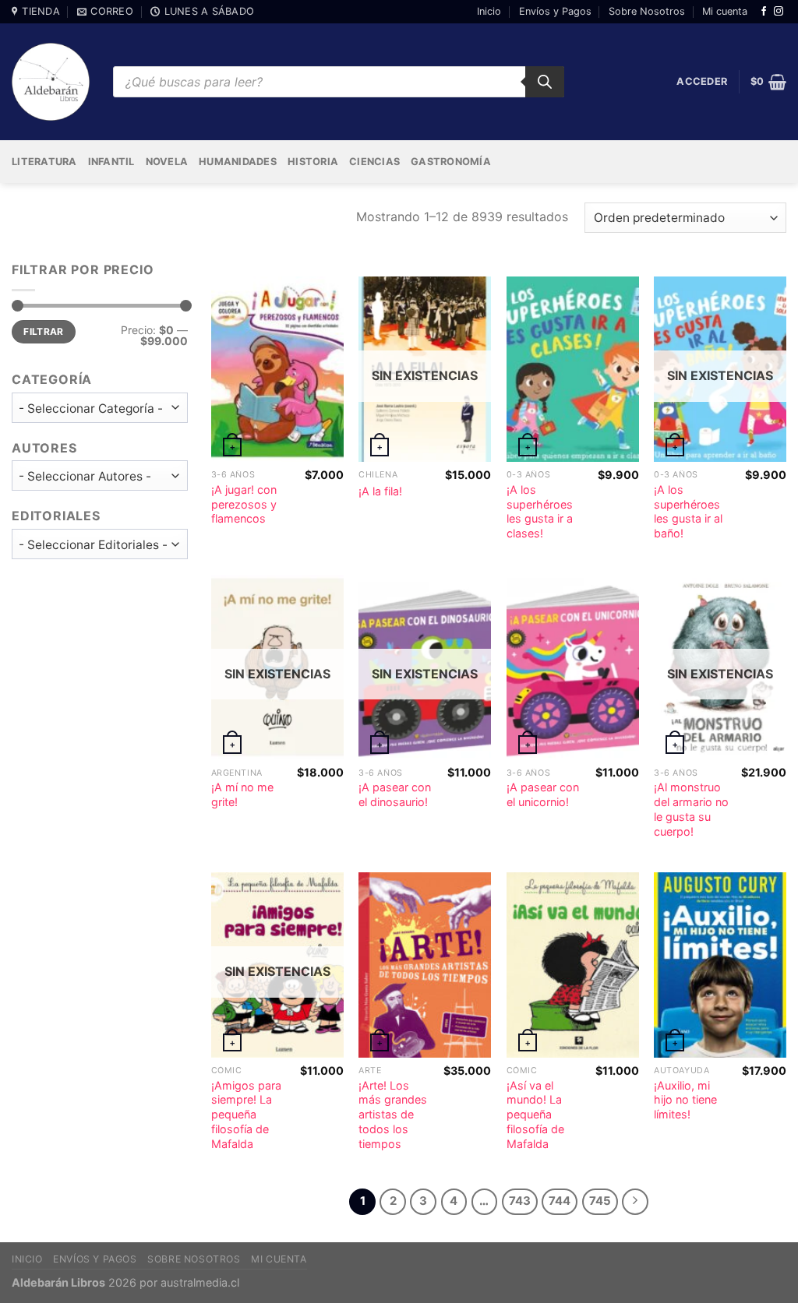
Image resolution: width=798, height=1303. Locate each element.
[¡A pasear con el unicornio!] (573, 667)
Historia (313, 161)
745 (600, 1201)
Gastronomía (451, 161)
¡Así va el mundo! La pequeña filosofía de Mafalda (535, 1114)
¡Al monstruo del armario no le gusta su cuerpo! (691, 808)
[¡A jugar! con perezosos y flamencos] (277, 369)
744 (559, 1201)
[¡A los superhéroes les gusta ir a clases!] (573, 369)
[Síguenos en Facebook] (763, 11)
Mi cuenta (724, 11)
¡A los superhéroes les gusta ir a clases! (540, 511)
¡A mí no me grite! (242, 794)
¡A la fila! (380, 491)
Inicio (489, 11)
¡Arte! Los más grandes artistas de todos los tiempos (392, 1114)
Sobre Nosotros (647, 11)
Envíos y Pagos (555, 11)
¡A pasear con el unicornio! (543, 794)
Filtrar (43, 331)
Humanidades (238, 161)
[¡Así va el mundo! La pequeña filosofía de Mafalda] (573, 965)
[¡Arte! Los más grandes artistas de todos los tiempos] (424, 965)
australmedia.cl (200, 1282)
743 (520, 1201)
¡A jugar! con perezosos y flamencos (244, 504)
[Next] (635, 1202)
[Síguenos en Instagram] (778, 11)
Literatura (44, 161)
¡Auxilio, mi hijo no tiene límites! (685, 1100)
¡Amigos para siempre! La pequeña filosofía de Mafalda (246, 1114)
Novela (167, 161)
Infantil (111, 161)
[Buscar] (544, 81)
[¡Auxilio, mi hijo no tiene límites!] (720, 965)
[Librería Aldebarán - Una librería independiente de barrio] (51, 82)
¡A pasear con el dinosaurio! (394, 794)
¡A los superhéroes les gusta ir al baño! (688, 511)
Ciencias (374, 161)
